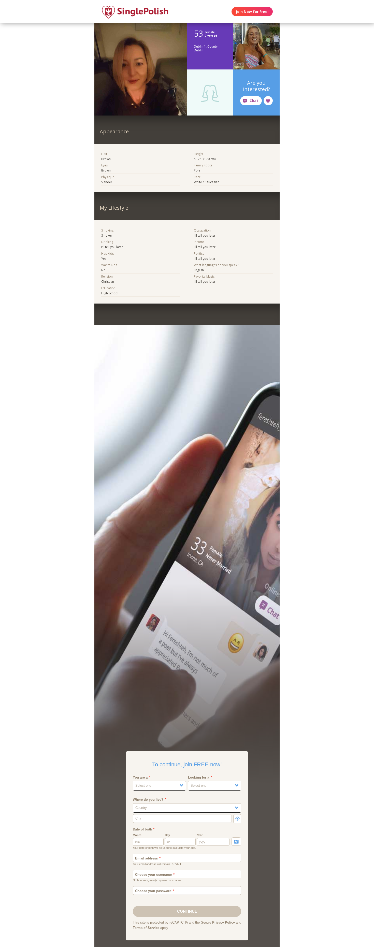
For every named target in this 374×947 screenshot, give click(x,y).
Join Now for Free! (252, 11)
